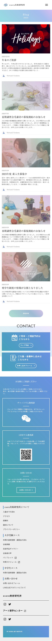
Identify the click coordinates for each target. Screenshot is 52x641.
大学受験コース (12, 535)
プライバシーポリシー (11, 529)
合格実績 (6, 544)
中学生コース (11, 568)
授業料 (5, 520)
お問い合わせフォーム (11, 583)
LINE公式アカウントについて (14, 587)
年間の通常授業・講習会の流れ (15, 540)
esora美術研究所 (12, 596)
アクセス (6, 516)
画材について (8, 525)
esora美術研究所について (16, 507)
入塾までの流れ (9, 512)
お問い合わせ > (26, 490)
